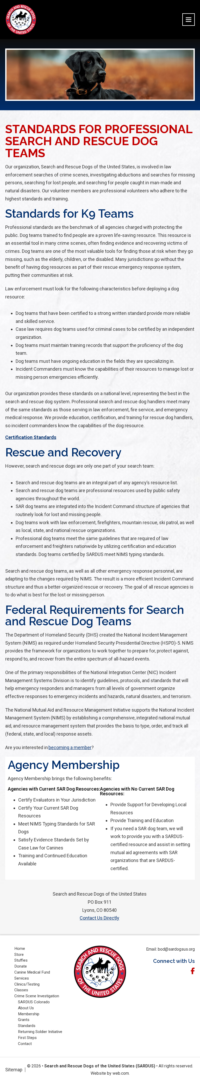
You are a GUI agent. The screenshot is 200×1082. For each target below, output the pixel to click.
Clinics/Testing (27, 984)
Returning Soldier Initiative (40, 1031)
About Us (26, 1008)
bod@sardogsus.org (176, 949)
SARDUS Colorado (34, 1002)
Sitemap (13, 1069)
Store (19, 954)
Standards (27, 1025)
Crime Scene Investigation (36, 996)
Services (22, 978)
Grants (24, 1019)
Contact (25, 1043)
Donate (21, 966)
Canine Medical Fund (32, 972)
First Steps (28, 1037)
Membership (28, 1014)
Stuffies (21, 960)
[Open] (188, 19)
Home (19, 948)
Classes (21, 990)
